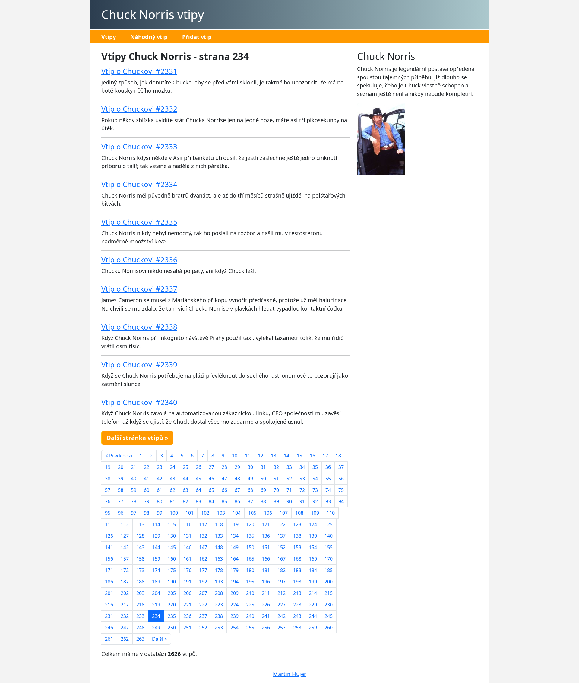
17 (325, 455)
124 (313, 524)
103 (221, 513)
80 (159, 501)
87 (250, 501)
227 (281, 604)
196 (266, 581)
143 (140, 547)
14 (286, 455)
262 (125, 639)
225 (250, 604)
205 (172, 593)
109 (315, 513)
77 (120, 501)
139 (313, 536)
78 (133, 501)
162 (203, 558)
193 (219, 581)
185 (328, 570)
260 (328, 627)
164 (234, 558)
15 (299, 455)
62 (172, 490)
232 (125, 616)
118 (219, 524)
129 (156, 536)
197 (281, 581)
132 (203, 536)
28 (224, 467)
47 (224, 478)
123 (297, 524)
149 (234, 547)
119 (234, 524)
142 (125, 547)
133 (219, 536)
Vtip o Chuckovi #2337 (139, 289)
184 (313, 570)
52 (289, 478)
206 (187, 593)
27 (211, 467)
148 (219, 547)
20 (120, 467)
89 (276, 501)
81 (172, 501)
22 (146, 467)
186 (109, 581)
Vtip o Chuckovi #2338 (139, 327)
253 (219, 627)
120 (250, 524)
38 (107, 478)
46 (211, 478)
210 (250, 593)
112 (125, 524)
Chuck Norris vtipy (152, 14)
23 (159, 467)
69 (263, 490)
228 (297, 604)
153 (297, 547)
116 (187, 524)
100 (174, 513)
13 (273, 455)
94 (341, 501)
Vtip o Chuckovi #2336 (139, 259)
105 (252, 513)
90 (289, 501)
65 (211, 490)
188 (140, 581)
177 (203, 570)
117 (203, 524)
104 (237, 513)
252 (203, 627)
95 (107, 513)
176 (187, 570)
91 (302, 501)
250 (172, 627)
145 (172, 547)
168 (297, 558)
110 (331, 513)
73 (315, 490)
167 (281, 558)
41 (146, 478)
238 (219, 616)
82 (185, 501)
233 (140, 616)
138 (297, 536)
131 (187, 536)
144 (156, 547)
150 (250, 547)
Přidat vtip (197, 36)
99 (159, 513)
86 (237, 501)
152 (281, 547)
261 (109, 639)
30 (250, 467)
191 (187, 581)
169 (313, 558)
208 (219, 593)
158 (140, 558)
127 (125, 536)
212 (281, 593)
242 (281, 616)
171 (109, 570)
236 (187, 616)
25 (185, 467)
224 (234, 604)
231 (109, 616)
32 (276, 467)
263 (140, 639)
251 (187, 627)
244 (313, 616)
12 (260, 455)
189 (156, 581)
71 (289, 490)
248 (140, 627)
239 (234, 616)
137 (281, 536)
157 (125, 558)
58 (120, 490)
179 (234, 570)
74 (328, 490)
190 (172, 581)
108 (299, 513)
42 (159, 478)
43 (172, 478)
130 (172, 536)
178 (219, 570)
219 (156, 604)
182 (281, 570)
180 (250, 570)
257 (281, 627)
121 (266, 524)
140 (328, 536)
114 (156, 524)
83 (198, 501)
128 (140, 536)
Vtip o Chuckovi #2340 (139, 402)
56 (341, 478)
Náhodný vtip (149, 36)
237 (203, 616)
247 (125, 627)
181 (266, 570)
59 (133, 490)
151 (266, 547)
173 (140, 570)
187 (125, 581)
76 (107, 501)
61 (159, 490)
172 (125, 570)
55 (328, 478)
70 (276, 490)
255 (250, 627)
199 (313, 581)
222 (203, 604)
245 (328, 616)
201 (109, 593)
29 (237, 467)
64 (198, 490)
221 (187, 604)
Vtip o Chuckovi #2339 (139, 364)
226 (266, 604)
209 (234, 593)
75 (341, 490)
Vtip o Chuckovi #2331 (139, 71)
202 (125, 593)
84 (211, 501)
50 (263, 478)
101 (189, 513)
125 (328, 524)
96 (120, 513)
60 (146, 490)
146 (187, 547)
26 (198, 467)
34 (302, 467)
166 (266, 558)
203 (140, 593)
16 (312, 455)
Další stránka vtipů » (137, 438)
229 (313, 604)
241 (266, 616)
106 (268, 513)
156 (109, 558)
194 (234, 581)
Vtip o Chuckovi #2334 (139, 184)
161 (187, 558)
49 (250, 478)
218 (140, 604)
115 (172, 524)
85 (224, 501)
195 (250, 581)
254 (234, 627)
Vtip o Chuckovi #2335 (139, 222)
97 (133, 513)
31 (263, 467)
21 (133, 467)
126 (109, 536)
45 (198, 478)
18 (338, 455)
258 (297, 627)
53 (302, 478)
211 (266, 593)
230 (328, 604)
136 (266, 536)
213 (297, 593)
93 (328, 501)
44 (185, 478)
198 (297, 581)
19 (107, 467)
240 (250, 616)
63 (185, 490)
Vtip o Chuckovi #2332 (139, 109)
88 (263, 501)
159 (156, 558)
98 (146, 513)
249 (156, 627)
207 (203, 593)
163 (219, 558)
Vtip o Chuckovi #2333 (139, 146)
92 (315, 501)
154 (313, 547)
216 (109, 604)
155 (328, 547)
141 (109, 547)
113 (140, 524)
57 (107, 490)
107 (284, 513)
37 (341, 467)
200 (328, 581)
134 (234, 536)
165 (250, 558)
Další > (159, 639)
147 (203, 547)
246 (109, 627)
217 (125, 604)
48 (237, 478)
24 (172, 467)
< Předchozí (118, 455)
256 (266, 627)
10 (234, 455)
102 (205, 513)
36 (328, 467)
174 (156, 570)
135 (250, 536)
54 (315, 478)
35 (315, 467)
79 (146, 501)
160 (172, 558)
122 (281, 524)
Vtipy (108, 36)
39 (120, 478)
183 (297, 570)
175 (172, 570)
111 (109, 524)
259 (313, 627)
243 (297, 616)
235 (172, 616)
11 (247, 455)
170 (328, 558)
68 (250, 490)
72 (302, 490)
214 (313, 593)
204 (156, 593)
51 (276, 478)
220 (172, 604)
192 (203, 581)
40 (133, 478)
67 (237, 490)
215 (328, 593)
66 (224, 490)
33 (289, 467)
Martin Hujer (289, 674)
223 (219, 604)
